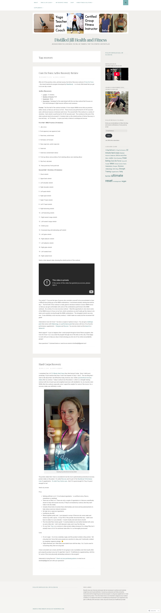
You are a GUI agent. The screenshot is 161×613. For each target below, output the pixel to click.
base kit (87, 326)
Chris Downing (118, 158)
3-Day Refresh (110, 150)
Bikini (106, 158)
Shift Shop (115, 169)
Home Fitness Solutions (84, 2)
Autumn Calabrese (110, 155)
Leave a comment (60, 77)
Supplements (38, 7)
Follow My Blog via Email (114, 120)
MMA (112, 164)
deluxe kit (41, 328)
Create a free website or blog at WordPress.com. (48, 608)
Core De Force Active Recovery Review (58, 73)
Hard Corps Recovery (50, 364)
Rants (124, 163)
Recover (66, 326)
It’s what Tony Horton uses (59, 481)
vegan (124, 181)
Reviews (121, 166)
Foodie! (107, 163)
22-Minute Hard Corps (57, 373)
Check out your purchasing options (66, 558)
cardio (111, 158)
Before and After (121, 155)
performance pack (66, 324)
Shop (72, 2)
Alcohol (122, 153)
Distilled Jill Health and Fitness (80, 40)
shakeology (108, 169)
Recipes (115, 166)
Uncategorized (117, 181)
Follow (108, 135)
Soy (52, 526)
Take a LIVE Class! (46, 2)
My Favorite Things (62, 2)
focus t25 (124, 161)
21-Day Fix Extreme (120, 150)
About (36, 2)
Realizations (109, 166)
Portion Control (119, 163)
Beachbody (69, 84)
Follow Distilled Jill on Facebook (45, 587)
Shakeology (54, 324)
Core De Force (89, 82)
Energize (58, 326)
